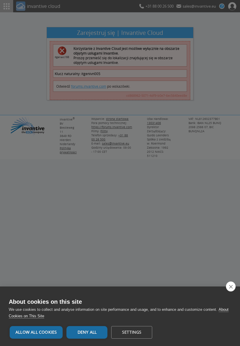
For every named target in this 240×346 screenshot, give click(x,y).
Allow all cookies (36, 332)
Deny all (87, 332)
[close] (231, 286)
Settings (132, 332)
